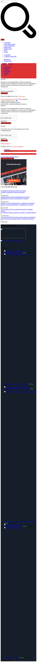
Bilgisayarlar (7, 47)
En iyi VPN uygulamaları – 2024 (13, 526)
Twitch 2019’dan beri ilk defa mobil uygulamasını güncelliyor (17, 219)
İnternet (6, 523)
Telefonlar (7, 68)
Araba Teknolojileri (9, 45)
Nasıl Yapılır (7, 71)
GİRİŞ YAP (4, 140)
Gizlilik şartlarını (18, 99)
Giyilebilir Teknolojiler (10, 56)
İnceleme (6, 70)
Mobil (31, 388)
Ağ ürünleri (7, 42)
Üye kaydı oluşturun (17, 146)
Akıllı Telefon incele (9, 44)
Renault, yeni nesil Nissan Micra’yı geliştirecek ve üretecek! (17, 204)
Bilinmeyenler (8, 49)
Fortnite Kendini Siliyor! (11, 157)
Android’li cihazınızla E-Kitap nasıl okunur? (13, 192)
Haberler (31, 384)
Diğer (5, 50)
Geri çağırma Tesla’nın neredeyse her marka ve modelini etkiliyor (18, 212)
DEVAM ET (4, 93)
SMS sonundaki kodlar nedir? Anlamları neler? (17, 388)
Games (6, 52)
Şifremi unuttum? (5, 143)
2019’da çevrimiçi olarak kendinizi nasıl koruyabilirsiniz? (19, 521)
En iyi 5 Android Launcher (11, 657)
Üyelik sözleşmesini (6, 99)
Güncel (3, 157)
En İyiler (6, 73)
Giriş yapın (22, 96)
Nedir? (6, 74)
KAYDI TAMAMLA (5, 123)
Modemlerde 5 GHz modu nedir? (13, 252)
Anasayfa (7, 149)
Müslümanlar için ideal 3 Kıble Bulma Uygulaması (14, 198)
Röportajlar (7, 59)
